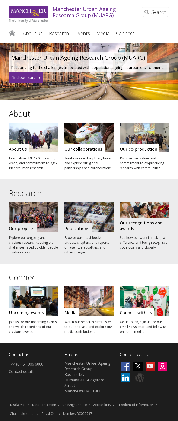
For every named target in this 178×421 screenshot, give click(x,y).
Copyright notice (74, 404)
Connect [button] (125, 33)
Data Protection (44, 404)
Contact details (22, 371)
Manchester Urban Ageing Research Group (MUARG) (84, 12)
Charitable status (22, 413)
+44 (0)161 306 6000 (26, 364)
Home (12, 33)
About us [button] (33, 33)
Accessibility (102, 404)
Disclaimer (18, 404)
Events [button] (83, 33)
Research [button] (59, 33)
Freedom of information (135, 404)
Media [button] (103, 33)
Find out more (23, 77)
